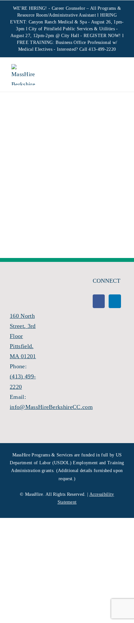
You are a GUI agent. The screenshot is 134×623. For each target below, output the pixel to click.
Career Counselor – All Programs (84, 8)
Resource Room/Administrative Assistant (56, 15)
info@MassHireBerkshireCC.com (51, 407)
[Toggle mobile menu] (117, 75)
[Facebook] (99, 301)
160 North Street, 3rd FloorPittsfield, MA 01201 (23, 336)
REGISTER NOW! (102, 35)
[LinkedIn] (115, 301)
